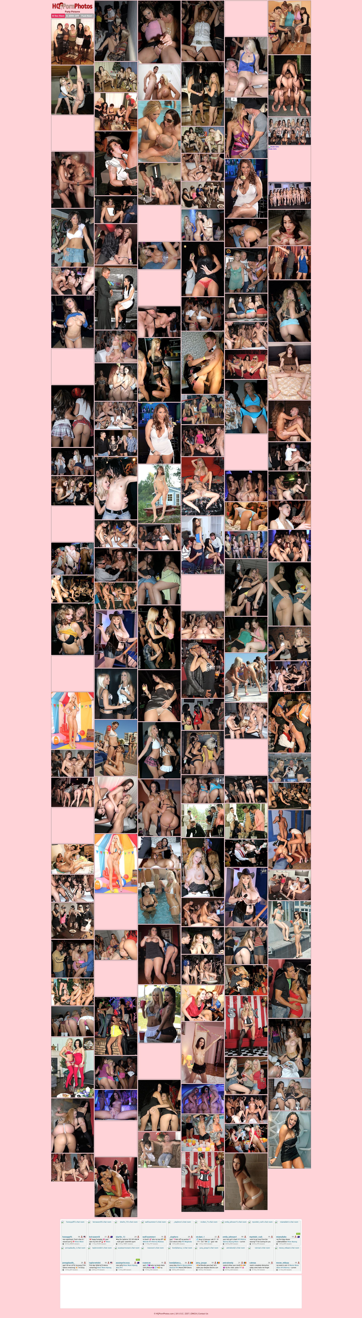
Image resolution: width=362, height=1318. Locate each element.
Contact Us (203, 1313)
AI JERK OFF (72, 16)
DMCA (194, 1313)
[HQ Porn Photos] (72, 6)
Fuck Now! (86, 16)
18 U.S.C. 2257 (182, 1313)
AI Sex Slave (58, 16)
